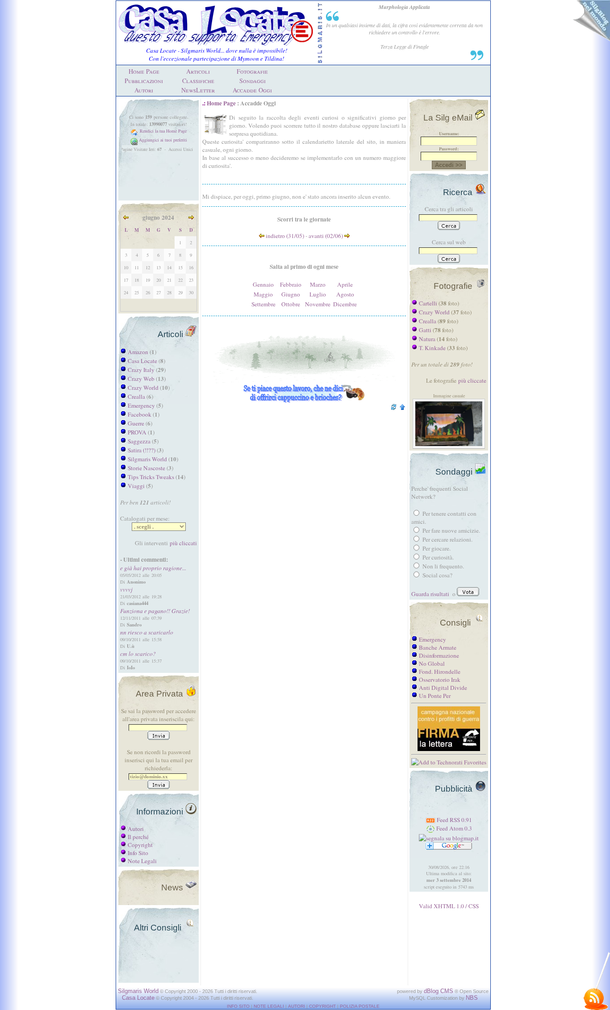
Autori (143, 90)
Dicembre (345, 304)
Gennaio (263, 284)
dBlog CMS (438, 991)
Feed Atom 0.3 (453, 828)
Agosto (345, 294)
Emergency (141, 405)
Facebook (139, 414)
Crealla (136, 396)
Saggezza (139, 441)
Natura (427, 339)
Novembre (317, 304)
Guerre (136, 423)
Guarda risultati (430, 594)
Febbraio (290, 284)
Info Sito (138, 853)
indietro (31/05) (284, 236)
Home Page (144, 71)
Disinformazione (439, 655)
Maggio (263, 294)
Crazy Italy (141, 370)
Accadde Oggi (252, 90)
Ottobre (290, 304)
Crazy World (143, 388)
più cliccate (472, 380)
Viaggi (136, 486)
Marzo (318, 284)
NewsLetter (198, 90)
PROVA (137, 432)
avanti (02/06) (326, 236)
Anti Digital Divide (443, 688)
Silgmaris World (147, 459)
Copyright (140, 845)
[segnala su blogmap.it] (449, 838)
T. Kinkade (432, 348)
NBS (472, 997)
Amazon (138, 352)
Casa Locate (142, 361)
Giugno (290, 294)
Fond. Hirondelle (439, 672)
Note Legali (142, 861)
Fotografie (252, 71)
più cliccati (183, 543)
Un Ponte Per (435, 696)
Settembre (263, 304)
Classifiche (198, 80)
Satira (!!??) (141, 450)
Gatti (425, 330)
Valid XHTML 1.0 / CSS (449, 906)
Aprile (345, 284)
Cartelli (428, 303)
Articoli (198, 71)
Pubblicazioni (144, 80)
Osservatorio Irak (439, 680)
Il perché (138, 837)
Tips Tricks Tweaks (151, 477)
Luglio (317, 294)
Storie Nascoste (146, 468)
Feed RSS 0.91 (453, 820)
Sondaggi (252, 80)
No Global (432, 663)
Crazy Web (141, 379)
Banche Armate (437, 647)
